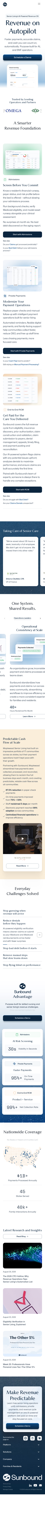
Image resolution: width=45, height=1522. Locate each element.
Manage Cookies (8, 1517)
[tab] (22, 940)
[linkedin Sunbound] (30, 1513)
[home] (5, 4)
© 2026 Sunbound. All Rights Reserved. (31, 1517)
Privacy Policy (7, 1514)
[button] (39, 4)
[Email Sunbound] (40, 1513)
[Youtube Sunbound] (35, 1513)
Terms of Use (6, 1511)
